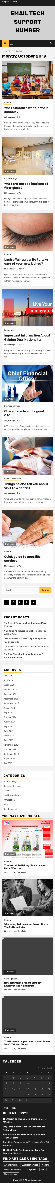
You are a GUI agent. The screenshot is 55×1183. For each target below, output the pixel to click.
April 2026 (8, 680)
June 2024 (8, 731)
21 (6, 1094)
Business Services (12, 406)
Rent (6, 804)
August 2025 (9, 708)
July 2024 (8, 726)
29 (13, 1100)
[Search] (51, 43)
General (7, 102)
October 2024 (10, 717)
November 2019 (11, 745)
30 (20, 1100)
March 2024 (9, 735)
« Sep (5, 1108)
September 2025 (11, 703)
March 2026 (9, 685)
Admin (21, 117)
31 (27, 1100)
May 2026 (8, 675)
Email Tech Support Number (27, 22)
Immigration (9, 330)
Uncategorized (10, 809)
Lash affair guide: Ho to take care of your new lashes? (26, 262)
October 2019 (10, 749)
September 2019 (11, 754)
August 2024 (9, 721)
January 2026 (10, 694)
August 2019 (9, 758)
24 (27, 1094)
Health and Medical (12, 479)
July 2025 (8, 712)
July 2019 (8, 763)
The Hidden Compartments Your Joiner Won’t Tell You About (27, 1043)
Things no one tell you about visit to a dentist (26, 486)
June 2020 (8, 740)
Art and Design (10, 178)
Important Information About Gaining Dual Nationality (27, 337)
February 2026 (10, 689)
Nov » (15, 1108)
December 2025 (11, 699)
